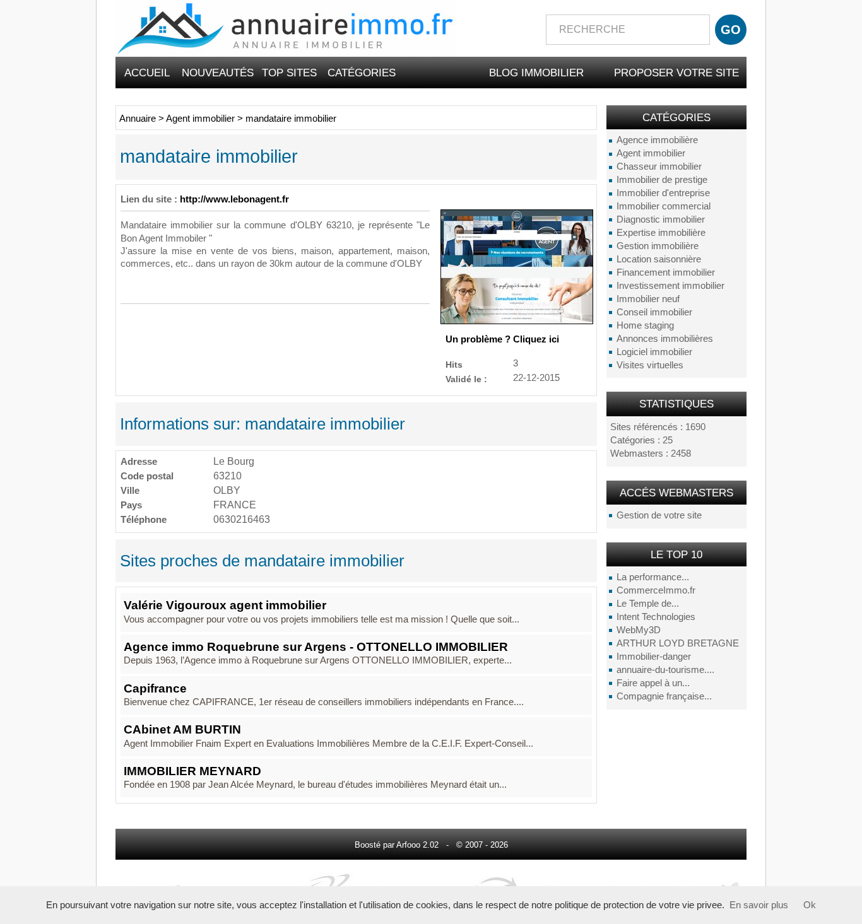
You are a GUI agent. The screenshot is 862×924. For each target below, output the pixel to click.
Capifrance (155, 688)
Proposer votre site (676, 72)
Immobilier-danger (654, 657)
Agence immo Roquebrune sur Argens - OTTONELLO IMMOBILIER (316, 646)
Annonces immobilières (665, 339)
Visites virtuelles (650, 365)
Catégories (362, 72)
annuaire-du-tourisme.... (665, 670)
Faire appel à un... (653, 683)
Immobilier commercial (664, 206)
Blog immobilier (536, 72)
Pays (131, 505)
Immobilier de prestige (662, 180)
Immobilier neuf (648, 299)
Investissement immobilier (670, 286)
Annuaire (137, 119)
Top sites (289, 72)
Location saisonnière (659, 259)
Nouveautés (218, 72)
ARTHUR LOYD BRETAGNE (678, 643)
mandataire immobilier (290, 119)
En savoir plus (758, 905)
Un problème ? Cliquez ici (502, 339)
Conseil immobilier (654, 312)
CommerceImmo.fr (656, 590)
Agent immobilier (651, 153)
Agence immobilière (657, 140)
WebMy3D (639, 630)
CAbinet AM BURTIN (182, 729)
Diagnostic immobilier (661, 219)
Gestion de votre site (659, 515)
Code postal (147, 476)
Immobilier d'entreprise (663, 193)
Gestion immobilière (658, 246)
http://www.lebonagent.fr (234, 199)
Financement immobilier (666, 272)
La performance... (653, 577)
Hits (454, 364)
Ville (130, 490)
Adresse (139, 461)
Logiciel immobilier (654, 352)
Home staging (645, 325)
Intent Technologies (656, 617)
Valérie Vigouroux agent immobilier (225, 605)
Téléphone (144, 519)
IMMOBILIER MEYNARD (192, 771)
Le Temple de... (648, 604)
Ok (809, 905)
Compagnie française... (664, 696)
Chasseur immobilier (659, 166)
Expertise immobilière (661, 233)
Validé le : (466, 378)
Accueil (147, 72)
